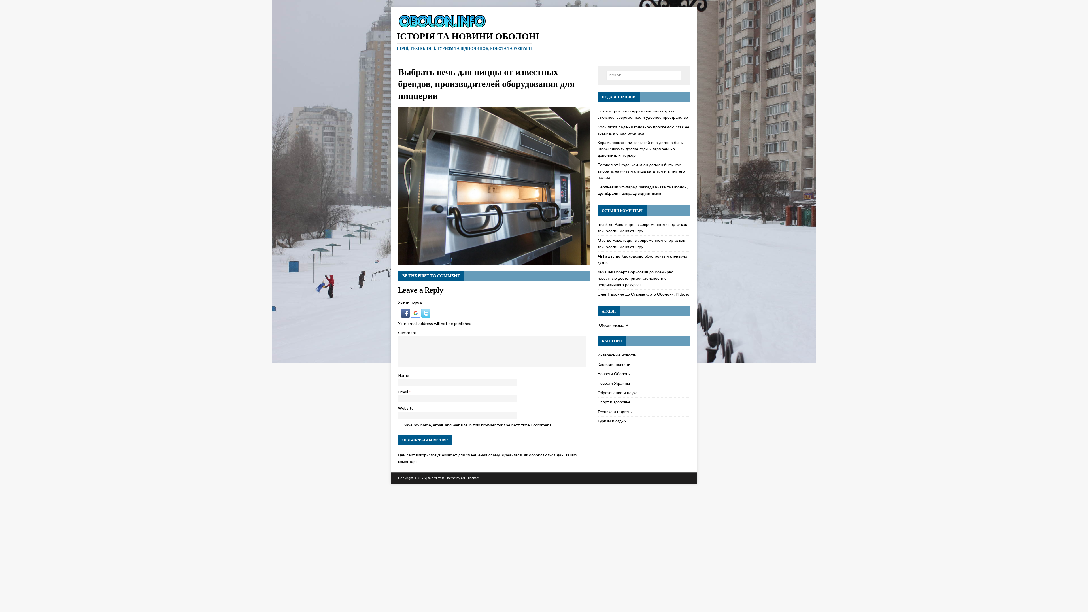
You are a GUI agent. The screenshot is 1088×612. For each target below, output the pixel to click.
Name (404, 375)
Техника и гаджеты (615, 412)
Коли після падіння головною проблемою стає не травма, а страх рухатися (643, 130)
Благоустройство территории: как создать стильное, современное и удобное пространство (643, 114)
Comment (407, 333)
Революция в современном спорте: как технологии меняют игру (642, 227)
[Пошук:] (643, 75)
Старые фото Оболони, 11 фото (660, 294)
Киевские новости (614, 364)
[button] (406, 314)
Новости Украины (614, 383)
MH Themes (470, 478)
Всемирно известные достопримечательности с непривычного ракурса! (635, 278)
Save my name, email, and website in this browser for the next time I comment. (478, 425)
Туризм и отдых (612, 421)
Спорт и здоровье (614, 402)
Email (403, 392)
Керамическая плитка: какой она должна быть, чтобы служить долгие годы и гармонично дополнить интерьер (641, 148)
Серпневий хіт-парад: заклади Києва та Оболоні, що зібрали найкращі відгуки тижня (643, 190)
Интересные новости (617, 355)
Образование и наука (618, 393)
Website (406, 408)
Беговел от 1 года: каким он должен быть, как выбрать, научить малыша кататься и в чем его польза (641, 171)
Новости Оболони (614, 374)
